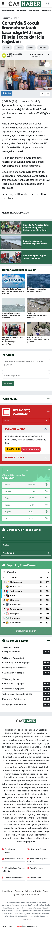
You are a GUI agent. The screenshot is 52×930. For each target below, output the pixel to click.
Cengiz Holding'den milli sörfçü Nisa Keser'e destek (13, 291)
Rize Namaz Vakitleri (14, 859)
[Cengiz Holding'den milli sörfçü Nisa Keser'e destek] (13, 281)
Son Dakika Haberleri (14, 878)
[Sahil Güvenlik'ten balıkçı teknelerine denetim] (13, 305)
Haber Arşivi (36, 878)
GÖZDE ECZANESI (15, 457)
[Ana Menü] (3, 4)
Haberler (6, 18)
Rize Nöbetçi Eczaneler (9, 850)
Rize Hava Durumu (38, 849)
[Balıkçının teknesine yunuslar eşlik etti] (38, 281)
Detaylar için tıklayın (26, 631)
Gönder (8, 383)
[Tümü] (48, 399)
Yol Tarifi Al (14, 449)
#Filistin (30, 47)
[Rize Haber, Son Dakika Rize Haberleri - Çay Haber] (25, 3)
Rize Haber (8, 11)
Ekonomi (21, 11)
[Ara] (47, 3)
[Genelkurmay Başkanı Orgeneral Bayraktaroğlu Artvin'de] (13, 329)
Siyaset (16, 895)
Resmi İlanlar (33, 895)
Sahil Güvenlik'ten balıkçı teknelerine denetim (11, 315)
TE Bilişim (17, 926)
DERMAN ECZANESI (15, 429)
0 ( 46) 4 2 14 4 (32, 449)
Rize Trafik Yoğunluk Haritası (37, 860)
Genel (16, 18)
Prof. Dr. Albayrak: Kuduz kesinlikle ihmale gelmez (38, 340)
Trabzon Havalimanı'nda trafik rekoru (37, 315)
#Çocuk (6, 47)
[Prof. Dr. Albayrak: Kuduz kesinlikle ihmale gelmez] (38, 329)
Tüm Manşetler (36, 868)
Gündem (34, 11)
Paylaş (8, 93)
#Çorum (18, 47)
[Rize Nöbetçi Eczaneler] (48, 412)
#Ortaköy (42, 47)
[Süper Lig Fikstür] (48, 641)
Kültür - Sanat (42, 891)
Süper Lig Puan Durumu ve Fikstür (13, 869)
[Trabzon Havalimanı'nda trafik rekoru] (38, 305)
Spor (23, 895)
